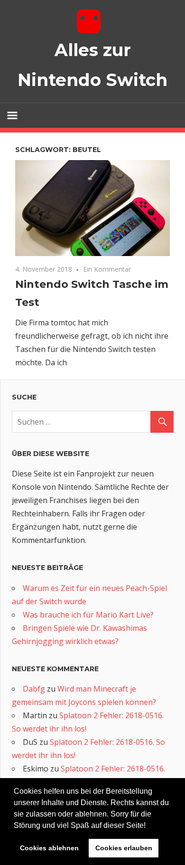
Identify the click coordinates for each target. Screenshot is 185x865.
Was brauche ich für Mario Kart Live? (88, 614)
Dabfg (34, 689)
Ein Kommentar (107, 269)
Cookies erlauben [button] (123, 848)
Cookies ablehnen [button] (49, 848)
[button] (149, 826)
